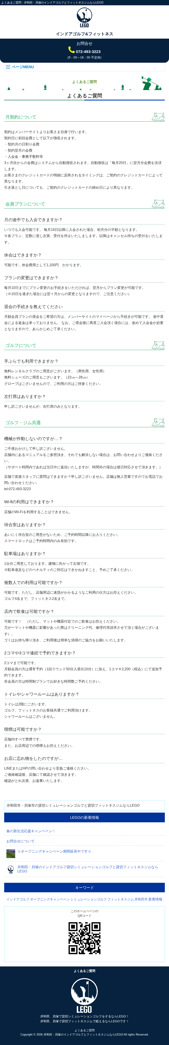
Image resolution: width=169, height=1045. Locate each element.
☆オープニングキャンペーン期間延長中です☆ (54, 851)
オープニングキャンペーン (50, 899)
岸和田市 (141, 899)
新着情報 (155, 899)
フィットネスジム (120, 899)
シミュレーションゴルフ (88, 899)
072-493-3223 (88, 51)
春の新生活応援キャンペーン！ (31, 831)
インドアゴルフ (17, 899)
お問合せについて (20, 841)
